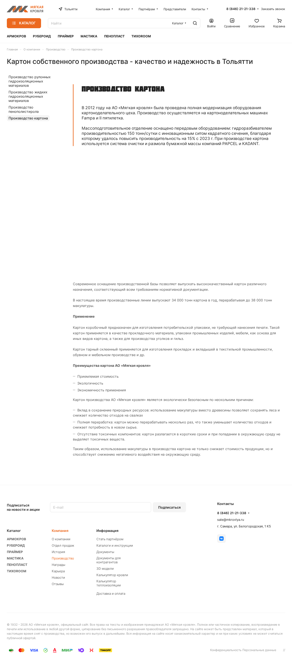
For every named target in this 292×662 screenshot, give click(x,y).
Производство (63, 558)
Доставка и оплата (110, 594)
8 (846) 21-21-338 (240, 9)
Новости (58, 577)
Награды (58, 565)
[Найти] (195, 23)
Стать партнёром (109, 539)
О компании (61, 539)
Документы (105, 552)
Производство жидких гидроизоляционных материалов (28, 96)
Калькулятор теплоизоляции (108, 583)
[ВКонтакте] (221, 538)
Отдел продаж (63, 545)
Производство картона (28, 118)
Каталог (14, 530)
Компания (60, 530)
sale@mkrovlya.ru (230, 520)
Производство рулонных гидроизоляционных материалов (30, 81)
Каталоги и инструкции (114, 545)
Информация (107, 530)
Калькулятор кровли (112, 575)
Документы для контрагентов (108, 560)
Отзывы (58, 584)
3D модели (105, 569)
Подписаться (169, 507)
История (58, 552)
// (284, 650)
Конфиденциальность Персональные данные (243, 650)
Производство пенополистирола (24, 109)
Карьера (58, 571)
